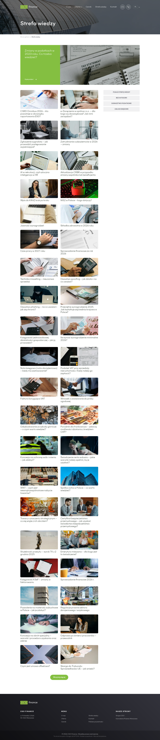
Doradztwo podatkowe (121, 103)
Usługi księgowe (121, 109)
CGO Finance (27, 711)
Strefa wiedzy (100, 7)
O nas (68, 7)
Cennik (88, 7)
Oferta (77, 7)
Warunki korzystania (99, 736)
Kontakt (113, 7)
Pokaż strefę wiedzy (121, 92)
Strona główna (25, 37)
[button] (59, 677)
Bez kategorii (121, 98)
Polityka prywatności (96, 722)
